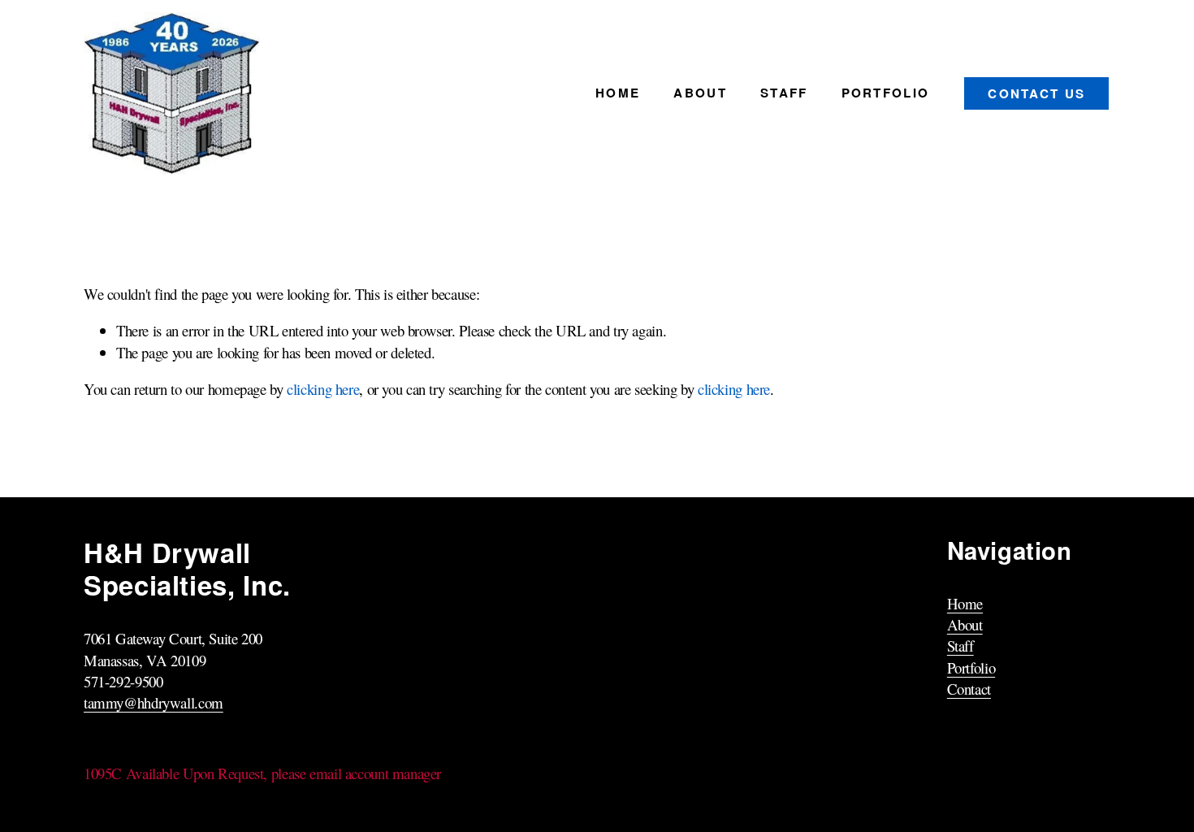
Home (617, 93)
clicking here (323, 389)
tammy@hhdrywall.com (153, 702)
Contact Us (1036, 93)
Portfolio (885, 93)
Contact (969, 688)
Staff (783, 93)
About (699, 93)
